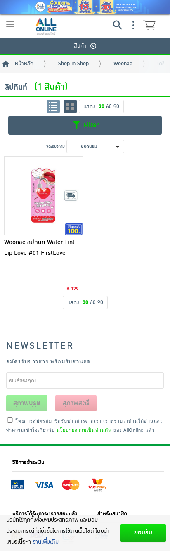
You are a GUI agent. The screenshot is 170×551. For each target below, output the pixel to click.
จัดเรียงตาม (55, 146)
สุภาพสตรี (76, 403)
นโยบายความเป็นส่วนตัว (84, 429)
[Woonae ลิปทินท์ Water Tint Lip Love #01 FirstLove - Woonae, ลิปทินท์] (43, 195)
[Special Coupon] (85, 7)
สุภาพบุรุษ (26, 403)
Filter (90, 125)
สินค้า (80, 46)
